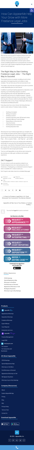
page (28, 171)
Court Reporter (5, 327)
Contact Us (4, 413)
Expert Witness (5, 323)
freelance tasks (18, 107)
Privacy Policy (5, 406)
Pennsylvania (4, 102)
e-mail (16, 165)
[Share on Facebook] (2, 190)
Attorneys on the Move (10, 282)
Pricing (3, 396)
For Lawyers (5, 346)
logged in (15, 210)
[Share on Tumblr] (12, 190)
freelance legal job (23, 181)
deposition (27, 90)
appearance (20, 90)
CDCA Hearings (8, 278)
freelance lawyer (14, 181)
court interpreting (10, 91)
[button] (32, 10)
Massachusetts (14, 102)
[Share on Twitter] (5, 190)
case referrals (13, 93)
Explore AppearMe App (8, 393)
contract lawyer (6, 181)
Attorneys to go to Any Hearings (12, 290)
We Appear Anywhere (10, 288)
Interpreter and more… (7, 330)
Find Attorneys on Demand (11, 284)
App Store (24, 137)
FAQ (3, 403)
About (3, 390)
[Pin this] (16, 190)
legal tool (12, 66)
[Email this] (20, 190)
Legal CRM (4, 340)
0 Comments (6, 184)
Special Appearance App (10, 280)
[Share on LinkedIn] (9, 190)
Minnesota (29, 100)
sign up (3, 135)
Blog (3, 400)
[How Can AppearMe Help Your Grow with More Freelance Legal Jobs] (17, 4)
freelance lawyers (21, 55)
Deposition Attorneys (7, 317)
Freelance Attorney (19, 178)
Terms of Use (5, 410)
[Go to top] (17, 432)
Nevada (21, 99)
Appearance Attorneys (8, 313)
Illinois (6, 100)
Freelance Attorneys (7, 320)
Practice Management (7, 337)
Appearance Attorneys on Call (12, 286)
